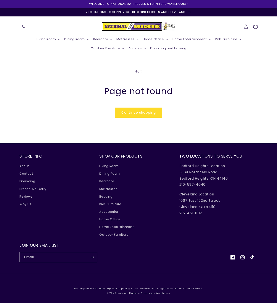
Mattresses (108, 189)
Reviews (25, 196)
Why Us (25, 204)
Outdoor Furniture (114, 234)
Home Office (110, 219)
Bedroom (106, 181)
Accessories (109, 212)
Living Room (109, 166)
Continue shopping (138, 112)
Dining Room (109, 173)
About (24, 166)
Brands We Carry (33, 189)
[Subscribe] (92, 257)
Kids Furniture (110, 204)
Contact (26, 173)
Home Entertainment (116, 227)
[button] (24, 26)
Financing (27, 181)
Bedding (105, 196)
